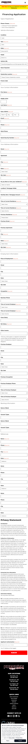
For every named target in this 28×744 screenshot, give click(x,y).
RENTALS (14, 707)
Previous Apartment (6, 227)
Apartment (4, 155)
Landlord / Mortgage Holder (9, 188)
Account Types (5, 414)
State (5, 168)
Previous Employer (6, 344)
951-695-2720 (14, 677)
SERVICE (14, 701)
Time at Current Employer (11, 304)
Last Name (6, 105)
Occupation (6, 291)
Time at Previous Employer (8, 390)
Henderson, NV (14, 680)
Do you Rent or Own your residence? (14, 181)
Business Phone (5, 297)
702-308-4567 (14, 685)
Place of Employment (9, 258)
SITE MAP (14, 708)
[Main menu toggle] (25, 2)
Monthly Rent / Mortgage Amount (13, 194)
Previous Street (7, 221)
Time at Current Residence (11, 201)
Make (5, 48)
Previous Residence (9, 214)
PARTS (14, 705)
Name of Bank (5, 408)
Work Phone (4, 131)
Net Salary (6, 324)
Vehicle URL (4, 61)
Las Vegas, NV (14, 684)
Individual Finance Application (9, 25)
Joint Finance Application (8, 27)
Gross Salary (4, 317)
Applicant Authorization (10, 642)
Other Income (5, 330)
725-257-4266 (14, 681)
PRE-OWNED (14, 698)
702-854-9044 (14, 689)
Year (4, 41)
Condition (3, 35)
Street (5, 149)
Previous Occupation (7, 377)
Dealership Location (9, 74)
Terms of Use (11, 737)
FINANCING (14, 700)
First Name (6, 92)
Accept (20, 740)
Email (5, 118)
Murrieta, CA (14, 676)
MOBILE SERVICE (14, 703)
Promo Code (4, 80)
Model (2, 54)
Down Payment (5, 67)
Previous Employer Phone (8, 383)
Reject (7, 740)
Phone (5, 124)
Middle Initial (4, 98)
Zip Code (6, 175)
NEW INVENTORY (14, 696)
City (4, 162)
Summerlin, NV (14, 687)
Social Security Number (10, 137)
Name (5, 438)
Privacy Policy (19, 737)
